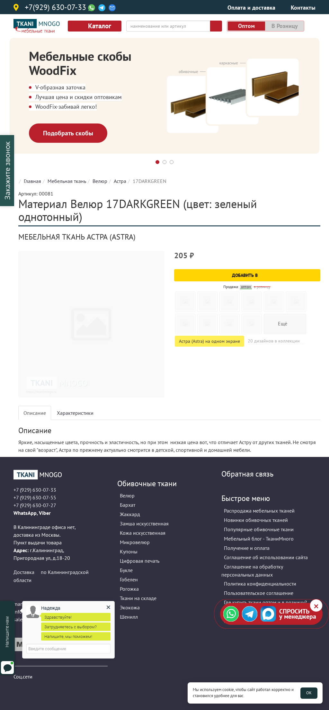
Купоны (129, 551)
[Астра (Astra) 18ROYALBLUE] (207, 302)
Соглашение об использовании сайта (266, 557)
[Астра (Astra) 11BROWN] (252, 302)
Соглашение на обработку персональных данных (252, 570)
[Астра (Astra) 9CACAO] (207, 324)
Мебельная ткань (67, 181)
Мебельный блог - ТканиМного (259, 538)
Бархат (127, 505)
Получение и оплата (247, 548)
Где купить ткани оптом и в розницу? (265, 602)
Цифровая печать (139, 561)
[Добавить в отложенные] (316, 258)
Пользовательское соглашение (258, 593)
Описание (34, 413)
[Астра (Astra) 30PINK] (296, 302)
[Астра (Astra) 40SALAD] (274, 302)
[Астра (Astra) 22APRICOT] (252, 324)
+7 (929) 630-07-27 (34, 505)
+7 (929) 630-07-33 (34, 490)
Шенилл (129, 617)
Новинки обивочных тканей (256, 520)
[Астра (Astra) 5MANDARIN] (229, 324)
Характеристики (75, 413)
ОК (309, 693)
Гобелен (129, 579)
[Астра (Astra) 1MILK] (185, 324)
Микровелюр (135, 542)
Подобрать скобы (68, 133)
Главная (32, 181)
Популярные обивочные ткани (259, 529)
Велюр (100, 181)
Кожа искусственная (142, 533)
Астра (120, 181)
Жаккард (130, 514)
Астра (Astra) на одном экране (209, 341)
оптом (246, 26)
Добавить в (245, 275)
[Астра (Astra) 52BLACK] (185, 302)
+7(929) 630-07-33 (55, 8)
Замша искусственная (144, 523)
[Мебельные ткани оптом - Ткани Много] (60, 474)
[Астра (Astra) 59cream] (229, 302)
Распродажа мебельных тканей (259, 510)
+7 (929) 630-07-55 (34, 497)
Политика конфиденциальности (260, 583)
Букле (126, 570)
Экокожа (130, 607)
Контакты (303, 7)
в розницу (284, 26)
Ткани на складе (138, 598)
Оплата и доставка (251, 7)
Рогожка (129, 589)
